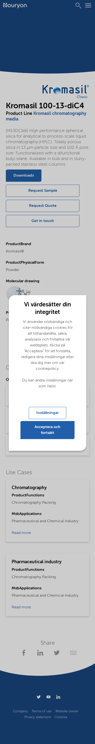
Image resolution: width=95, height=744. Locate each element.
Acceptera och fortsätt (47, 430)
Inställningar (47, 413)
